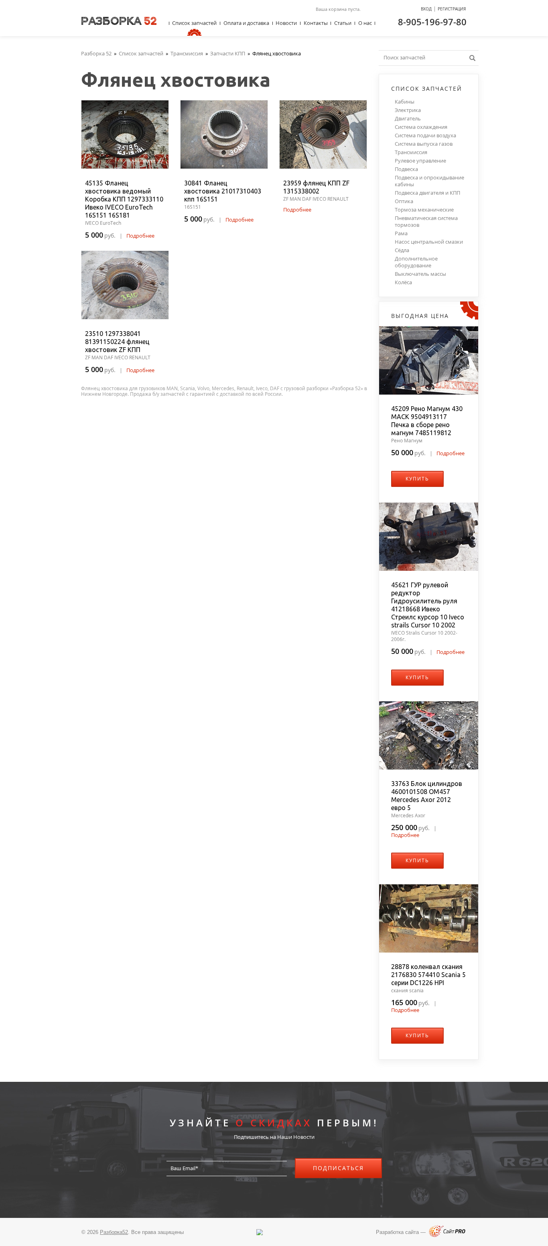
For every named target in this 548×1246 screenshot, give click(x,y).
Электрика (408, 110)
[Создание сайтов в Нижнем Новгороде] (447, 1235)
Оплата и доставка (246, 22)
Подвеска (406, 169)
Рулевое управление (420, 160)
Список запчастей (194, 22)
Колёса (403, 282)
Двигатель (408, 118)
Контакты (316, 22)
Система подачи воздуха (425, 135)
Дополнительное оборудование (416, 262)
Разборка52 (114, 1232)
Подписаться (338, 1168)
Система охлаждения (421, 127)
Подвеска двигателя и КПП (427, 192)
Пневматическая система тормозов (426, 221)
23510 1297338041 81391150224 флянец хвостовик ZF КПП (117, 341)
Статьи (342, 22)
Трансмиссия (411, 152)
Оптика (404, 201)
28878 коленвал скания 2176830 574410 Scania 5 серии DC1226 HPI (428, 974)
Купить (417, 478)
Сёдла (402, 250)
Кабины (404, 101)
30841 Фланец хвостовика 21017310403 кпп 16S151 (222, 191)
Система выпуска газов (424, 143)
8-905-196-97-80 (432, 22)
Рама (401, 233)
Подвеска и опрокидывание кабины (429, 181)
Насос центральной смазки (429, 241)
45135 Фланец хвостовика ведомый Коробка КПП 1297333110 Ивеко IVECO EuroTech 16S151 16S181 (124, 199)
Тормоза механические (424, 209)
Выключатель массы (420, 274)
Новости (286, 22)
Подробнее (140, 235)
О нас (365, 22)
